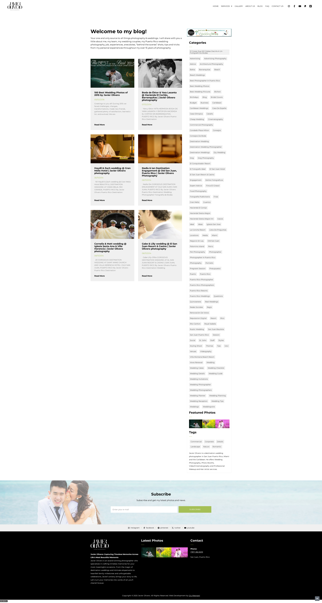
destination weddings (200, 152)
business (204, 103)
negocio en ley (197, 241)
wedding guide (215, 373)
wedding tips (217, 401)
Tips (219, 346)
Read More (99, 124)
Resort (213, 318)
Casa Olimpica (196, 114)
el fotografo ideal (198, 169)
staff (212, 340)
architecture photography (211, 64)
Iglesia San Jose (213, 224)
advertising (195, 58)
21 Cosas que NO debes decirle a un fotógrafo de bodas (206, 52)
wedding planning (217, 396)
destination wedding (199, 141)
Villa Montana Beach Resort (202, 357)
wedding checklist (216, 368)
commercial (196, 441)
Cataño (210, 114)
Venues (193, 351)
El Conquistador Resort (200, 163)
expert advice (196, 186)
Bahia (192, 69)
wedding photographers (201, 390)
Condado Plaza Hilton (199, 130)
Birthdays (194, 97)
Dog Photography (206, 158)
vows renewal (196, 362)
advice (193, 64)
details (220, 441)
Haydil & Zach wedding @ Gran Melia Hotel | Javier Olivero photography (112, 171)
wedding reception (198, 401)
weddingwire (209, 407)
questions (218, 296)
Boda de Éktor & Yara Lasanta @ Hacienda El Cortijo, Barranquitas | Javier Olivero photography (159, 96)
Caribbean (216, 103)
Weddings (194, 407)
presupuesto (214, 268)
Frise (216, 197)
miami (214, 235)
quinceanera (195, 302)
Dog (192, 158)
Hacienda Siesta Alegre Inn (201, 219)
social (192, 340)
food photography (198, 191)
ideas (200, 224)
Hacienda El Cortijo (198, 208)
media (205, 235)
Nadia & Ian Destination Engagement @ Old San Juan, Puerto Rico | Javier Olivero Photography (159, 172)
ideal (192, 224)
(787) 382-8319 (196, 552)
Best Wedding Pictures (200, 92)
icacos (220, 219)
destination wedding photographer (206, 147)
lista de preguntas (217, 230)
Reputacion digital (198, 318)
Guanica (206, 202)
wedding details (197, 373)
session (216, 335)
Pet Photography (197, 252)
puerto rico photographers (202, 285)
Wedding (211, 362)
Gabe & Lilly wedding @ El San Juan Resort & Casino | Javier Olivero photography (159, 246)
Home (215, 6)
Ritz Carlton (195, 324)
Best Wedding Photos (199, 86)
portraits (209, 263)
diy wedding (219, 152)
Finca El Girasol (212, 186)
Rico (222, 318)
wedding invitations (199, 379)
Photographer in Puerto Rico (202, 257)
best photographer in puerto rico (205, 81)
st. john (202, 340)
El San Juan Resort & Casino (202, 174)
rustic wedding (197, 329)
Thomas (209, 346)
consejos (217, 130)
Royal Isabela (210, 324)
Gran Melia (194, 202)
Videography (205, 351)
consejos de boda (198, 136)
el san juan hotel (217, 169)
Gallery (239, 6)
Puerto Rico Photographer (201, 279)
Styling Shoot (196, 346)
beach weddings (197, 75)
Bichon (217, 92)
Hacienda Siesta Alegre (200, 213)
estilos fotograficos (214, 180)
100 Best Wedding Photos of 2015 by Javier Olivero (111, 93)
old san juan (213, 241)
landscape (195, 446)
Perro (210, 246)
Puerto (193, 274)
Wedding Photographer (200, 384)
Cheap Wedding (197, 119)
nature (206, 446)
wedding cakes (197, 368)
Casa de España (219, 108)
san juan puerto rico (199, 335)
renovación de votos (199, 313)
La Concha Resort (197, 230)
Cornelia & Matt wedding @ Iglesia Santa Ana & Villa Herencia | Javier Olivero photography (110, 247)
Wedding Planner (197, 396)
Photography (196, 263)
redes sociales (196, 307)
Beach (217, 69)
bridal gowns (217, 97)
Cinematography (215, 119)
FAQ (267, 6)
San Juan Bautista (216, 329)
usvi (226, 346)
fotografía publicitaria (200, 197)
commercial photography (201, 125)
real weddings (211, 302)
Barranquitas (204, 69)
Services (225, 6)
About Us (250, 6)
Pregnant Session (197, 268)
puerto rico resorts (199, 291)
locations (194, 235)
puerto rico (205, 274)
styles (221, 340)
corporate (209, 441)
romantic (217, 446)
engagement (196, 180)
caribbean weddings (199, 108)
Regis (209, 307)
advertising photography (215, 58)
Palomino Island (197, 246)
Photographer (215, 252)
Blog (260, 6)
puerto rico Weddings (200, 296)
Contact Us (277, 6)
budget (193, 103)
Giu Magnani (194, 595)
